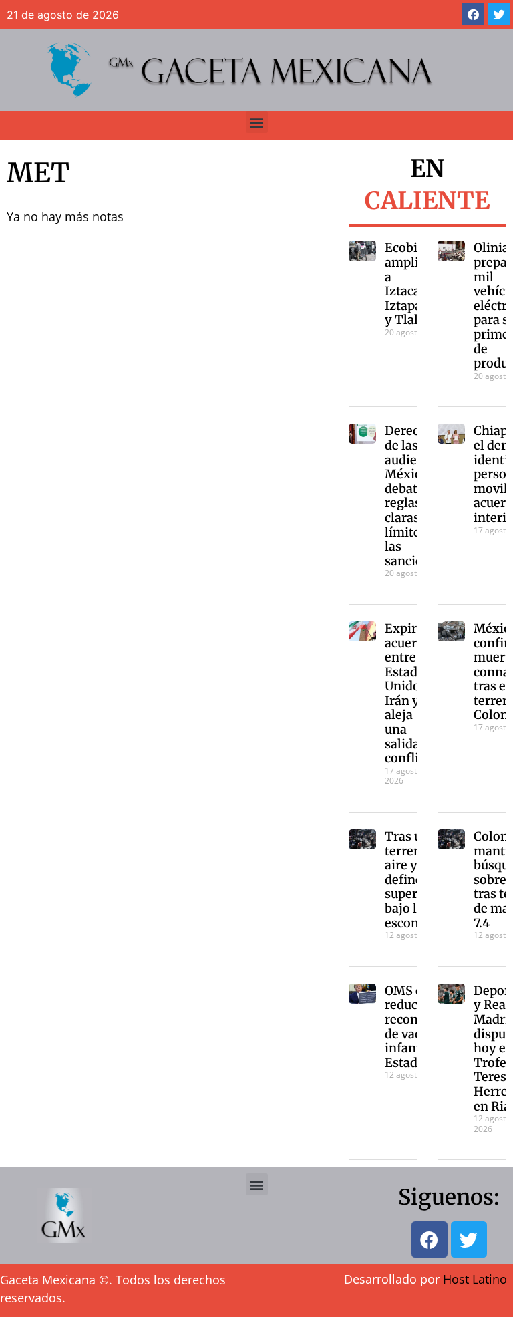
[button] (257, 122)
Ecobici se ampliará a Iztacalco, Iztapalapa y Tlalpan (415, 283)
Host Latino (475, 1279)
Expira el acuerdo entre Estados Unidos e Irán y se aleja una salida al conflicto (411, 693)
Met (38, 173)
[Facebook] (473, 14)
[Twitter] (499, 14)
